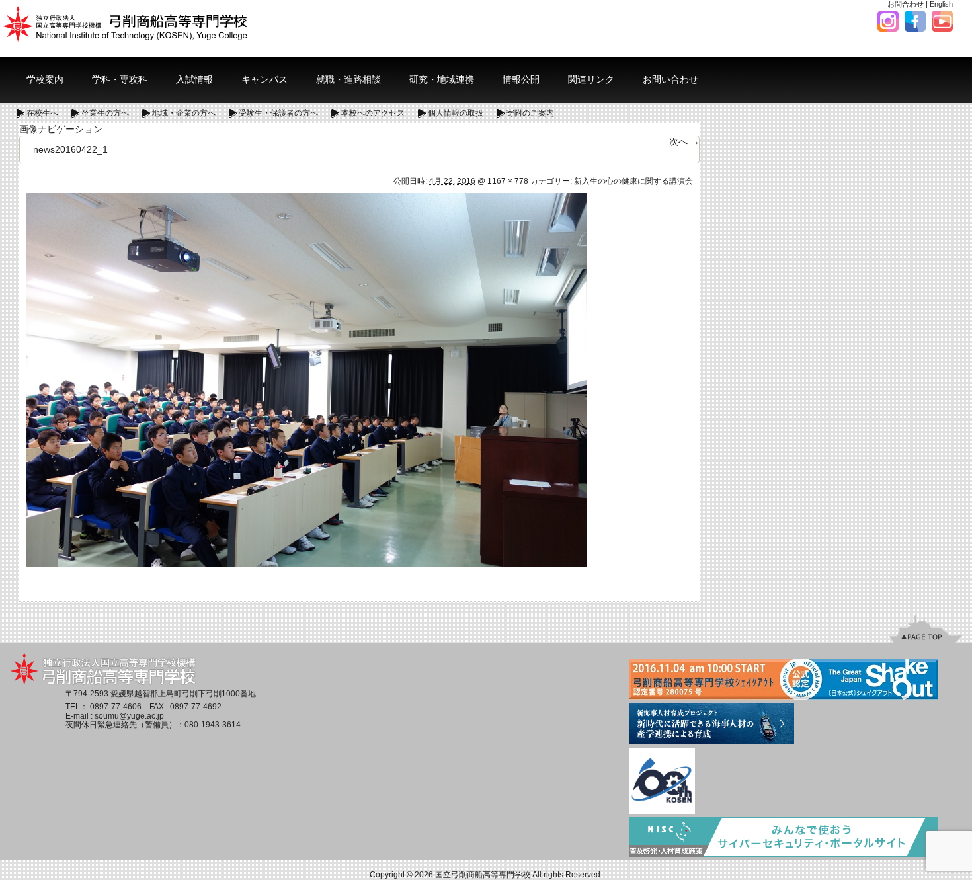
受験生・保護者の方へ (278, 113)
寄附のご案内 (530, 113)
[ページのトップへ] (925, 628)
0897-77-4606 (116, 707)
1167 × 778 (507, 181)
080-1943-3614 (212, 725)
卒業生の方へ (105, 113)
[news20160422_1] (306, 379)
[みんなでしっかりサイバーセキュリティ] (783, 837)
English (941, 4)
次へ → (684, 141)
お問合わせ (905, 4)
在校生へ (42, 113)
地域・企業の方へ (184, 113)
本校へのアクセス (373, 113)
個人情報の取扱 (455, 113)
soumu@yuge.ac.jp (129, 716)
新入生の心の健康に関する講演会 (633, 181)
